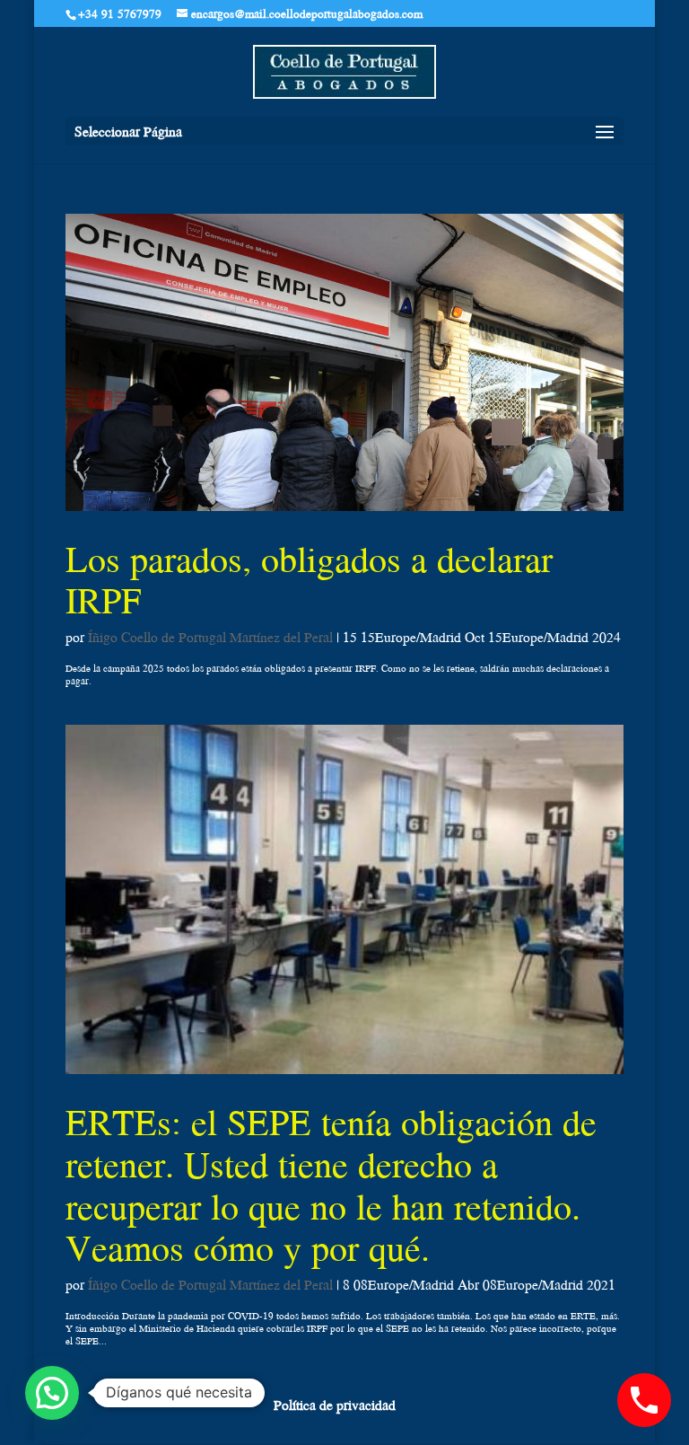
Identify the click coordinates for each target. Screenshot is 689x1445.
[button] (52, 1393)
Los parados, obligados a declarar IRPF (309, 580)
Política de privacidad (335, 1404)
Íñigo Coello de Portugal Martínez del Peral (210, 637)
